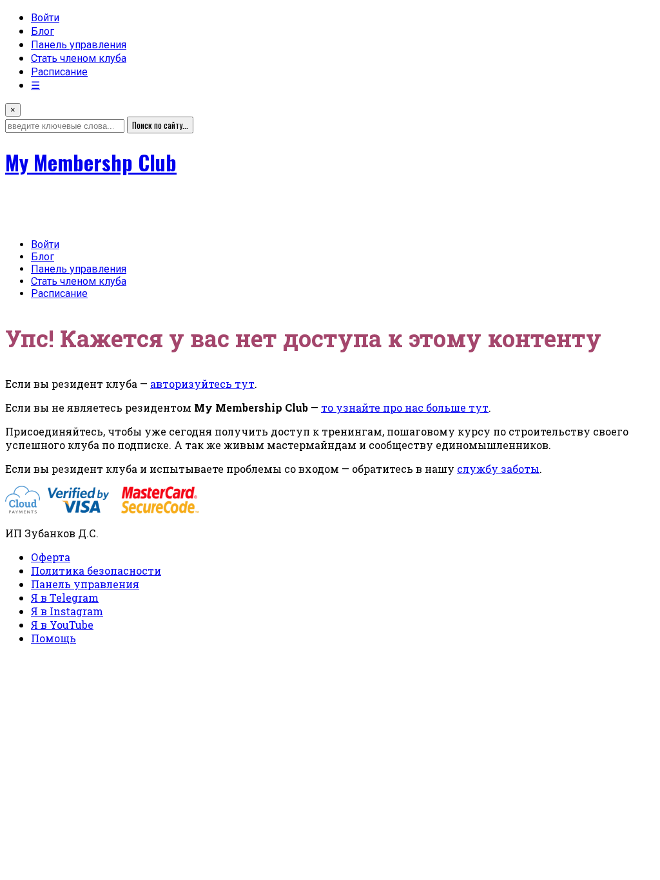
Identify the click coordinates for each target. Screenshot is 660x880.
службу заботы (498, 468)
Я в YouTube (62, 624)
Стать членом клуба (78, 58)
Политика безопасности (96, 570)
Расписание (59, 72)
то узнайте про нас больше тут (405, 407)
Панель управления (78, 45)
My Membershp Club (91, 162)
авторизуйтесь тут (202, 383)
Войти (45, 18)
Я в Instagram (67, 611)
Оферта (50, 557)
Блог (42, 31)
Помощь (53, 638)
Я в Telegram (65, 597)
